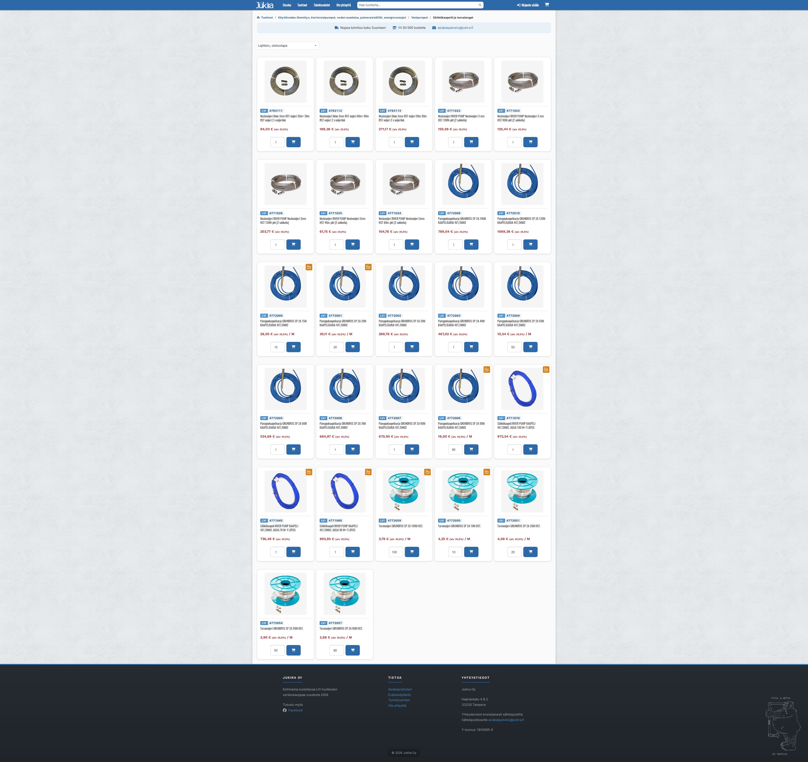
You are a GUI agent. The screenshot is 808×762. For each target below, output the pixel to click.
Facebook (295, 710)
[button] (293, 142)
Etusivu (287, 5)
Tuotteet (302, 5)
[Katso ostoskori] (546, 5)
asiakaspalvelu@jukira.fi (455, 28)
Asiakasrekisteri (400, 689)
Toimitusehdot (322, 5)
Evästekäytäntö (399, 695)
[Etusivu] (265, 5)
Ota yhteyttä (343, 5)
